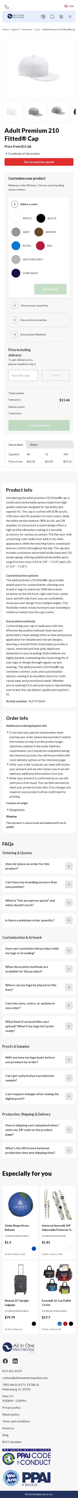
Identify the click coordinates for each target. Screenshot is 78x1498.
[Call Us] (7, 7)
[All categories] (70, 16)
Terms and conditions (16, 1421)
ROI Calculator (12, 1442)
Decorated (16, 444)
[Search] (52, 16)
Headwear (27, 29)
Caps (37, 29)
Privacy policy (11, 1407)
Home (5, 29)
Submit (55, 375)
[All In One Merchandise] (15, 16)
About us (8, 1428)
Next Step (50, 289)
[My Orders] (43, 16)
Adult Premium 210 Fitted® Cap (59, 29)
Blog (5, 1435)
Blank (34, 444)
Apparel (15, 29)
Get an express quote (39, 162)
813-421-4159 (12, 1371)
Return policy (11, 1414)
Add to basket (39, 425)
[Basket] (61, 16)
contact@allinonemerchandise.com (21, 1378)
